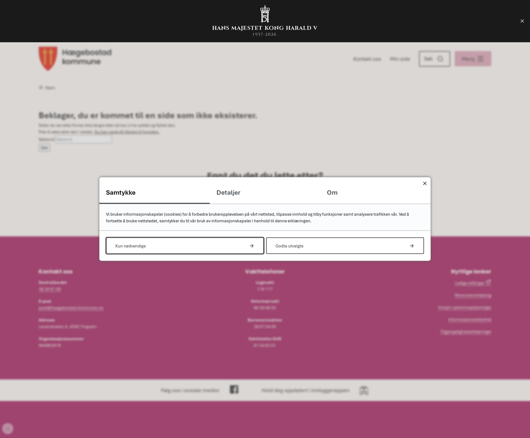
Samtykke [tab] (121, 192)
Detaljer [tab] (228, 192)
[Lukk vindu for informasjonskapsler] (424, 183)
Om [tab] (332, 192)
